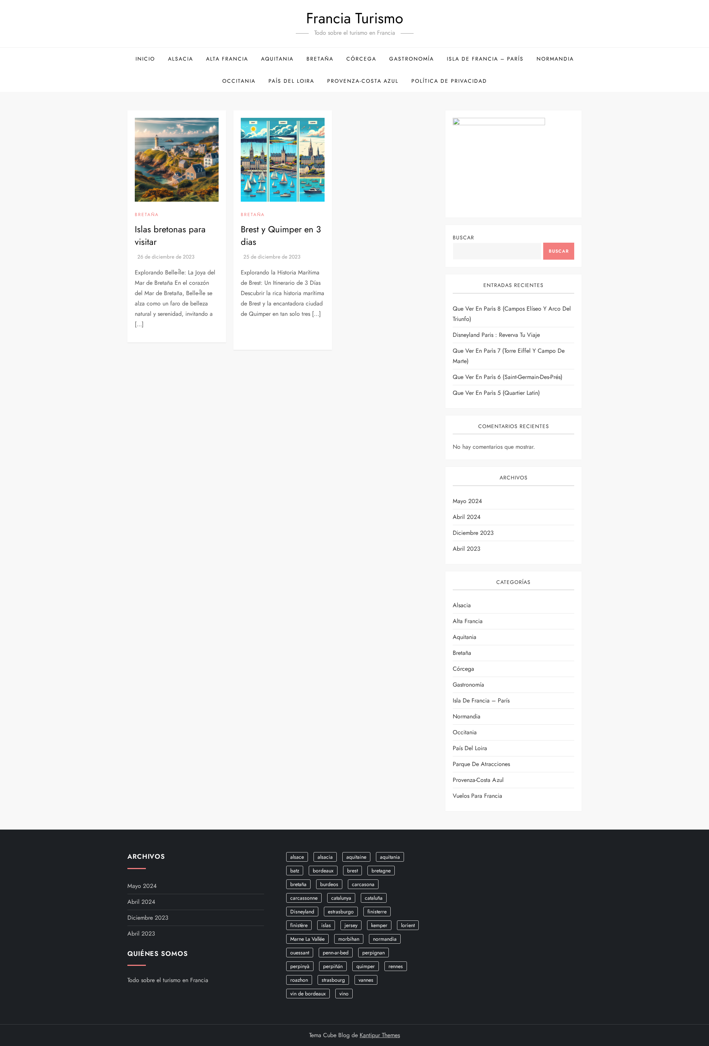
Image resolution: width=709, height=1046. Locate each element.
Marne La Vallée (307, 939)
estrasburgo (341, 911)
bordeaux (323, 870)
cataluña (374, 898)
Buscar (463, 237)
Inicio (145, 58)
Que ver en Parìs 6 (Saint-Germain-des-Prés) (507, 377)
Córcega (361, 58)
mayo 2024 (467, 501)
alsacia (325, 857)
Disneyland (302, 911)
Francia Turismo (354, 18)
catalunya (341, 898)
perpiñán (333, 966)
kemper (379, 925)
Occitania (239, 81)
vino (344, 993)
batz (294, 870)
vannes (366, 980)
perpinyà (299, 966)
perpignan (373, 952)
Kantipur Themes (380, 1035)
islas (326, 925)
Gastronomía (411, 58)
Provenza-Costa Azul (362, 81)
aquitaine (356, 857)
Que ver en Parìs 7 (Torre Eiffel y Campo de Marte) (509, 355)
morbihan (348, 939)
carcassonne (304, 898)
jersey (351, 925)
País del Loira (291, 81)
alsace (297, 857)
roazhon (299, 980)
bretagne (381, 870)
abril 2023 (466, 548)
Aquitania (277, 58)
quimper (365, 966)
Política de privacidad (449, 81)
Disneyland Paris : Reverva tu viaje (496, 335)
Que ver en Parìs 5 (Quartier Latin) (496, 393)
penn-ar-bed (336, 952)
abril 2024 (466, 517)
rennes (395, 966)
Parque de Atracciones (481, 764)
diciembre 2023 (473, 533)
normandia (385, 939)
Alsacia (180, 58)
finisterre (377, 911)
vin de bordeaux (308, 993)
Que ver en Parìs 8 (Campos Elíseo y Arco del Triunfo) (512, 313)
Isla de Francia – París (485, 58)
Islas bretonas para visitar (170, 235)
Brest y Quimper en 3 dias (281, 235)
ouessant (299, 952)
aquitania (390, 857)
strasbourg (333, 980)
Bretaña (319, 58)
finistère (299, 925)
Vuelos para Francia (477, 796)
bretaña (298, 884)
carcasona (363, 884)
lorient (408, 925)
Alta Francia (227, 58)
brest (352, 870)
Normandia (555, 58)
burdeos (329, 884)
